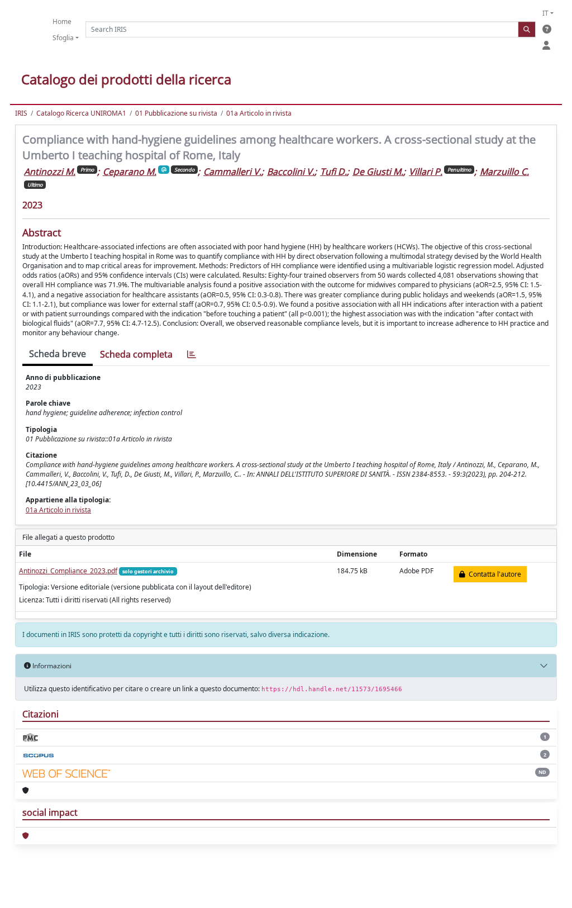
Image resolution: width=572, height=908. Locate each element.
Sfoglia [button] (63, 37)
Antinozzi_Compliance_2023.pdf (68, 571)
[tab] (191, 354)
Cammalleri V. (232, 171)
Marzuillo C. (504, 171)
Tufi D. (333, 171)
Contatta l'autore (493, 574)
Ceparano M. (129, 171)
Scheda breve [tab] (57, 354)
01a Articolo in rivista (259, 113)
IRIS (21, 113)
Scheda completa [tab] (136, 354)
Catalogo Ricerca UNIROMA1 (81, 113)
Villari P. (425, 171)
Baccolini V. (290, 171)
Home (62, 21)
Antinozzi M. (49, 171)
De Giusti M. (377, 171)
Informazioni (51, 666)
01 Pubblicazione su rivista (176, 113)
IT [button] (545, 13)
